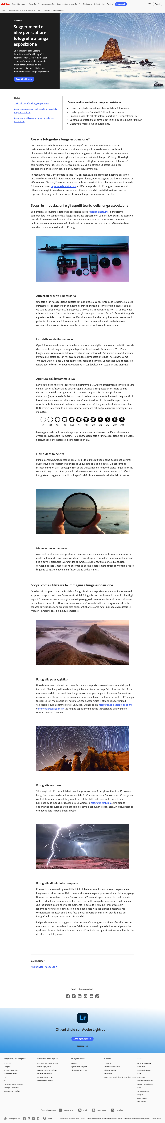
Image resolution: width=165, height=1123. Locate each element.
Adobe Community (110, 1070)
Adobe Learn (108, 1074)
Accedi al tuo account (144, 1063)
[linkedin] (38, 1118)
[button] (149, 4)
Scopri (38, 10)
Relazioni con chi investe (145, 1084)
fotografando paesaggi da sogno (116, 704)
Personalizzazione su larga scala (47, 1063)
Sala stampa (141, 1077)
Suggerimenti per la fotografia (67, 4)
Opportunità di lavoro (144, 1070)
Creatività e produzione (44, 1074)
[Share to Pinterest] (85, 996)
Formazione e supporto (46, 4)
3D (5, 1081)
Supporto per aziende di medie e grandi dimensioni (117, 1077)
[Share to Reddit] (91, 996)
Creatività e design (18, 4)
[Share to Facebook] (68, 996)
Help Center (108, 1063)
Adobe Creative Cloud (16, 10)
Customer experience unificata (47, 1070)
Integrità (140, 1095)
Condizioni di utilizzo (99, 1119)
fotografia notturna (99, 211)
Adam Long (51, 966)
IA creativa (7, 1063)
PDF (5, 1077)
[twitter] (33, 1118)
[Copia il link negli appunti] (97, 996)
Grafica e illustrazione (11, 1070)
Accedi (157, 4)
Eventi (139, 1074)
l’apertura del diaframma (63, 186)
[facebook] (24, 1118)
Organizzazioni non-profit (79, 1067)
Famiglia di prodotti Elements (13, 1084)
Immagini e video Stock (11, 1088)
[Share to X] (74, 996)
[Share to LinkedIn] (79, 996)
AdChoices (157, 1119)
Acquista (110, 4)
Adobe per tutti (142, 1098)
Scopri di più (83, 1046)
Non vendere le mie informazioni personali (136, 1119)
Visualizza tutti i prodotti (12, 1091)
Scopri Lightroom (24, 79)
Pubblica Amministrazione (79, 1070)
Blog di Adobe (141, 1101)
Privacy (89, 1119)
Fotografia (32, 4)
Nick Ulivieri (37, 966)
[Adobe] (5, 4)
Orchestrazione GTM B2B (45, 1077)
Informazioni (141, 1067)
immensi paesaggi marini (51, 708)
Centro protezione (143, 1091)
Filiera (139, 1088)
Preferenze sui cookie (115, 1119)
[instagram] (29, 1118)
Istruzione (74, 1063)
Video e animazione (10, 1074)
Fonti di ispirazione (85, 4)
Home (3, 10)
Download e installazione (112, 1067)
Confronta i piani (99, 4)
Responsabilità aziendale (145, 1081)
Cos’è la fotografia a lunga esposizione (31, 103)
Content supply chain (44, 1067)
